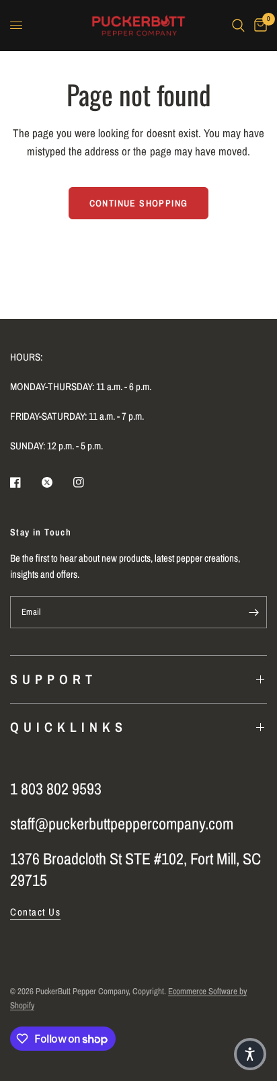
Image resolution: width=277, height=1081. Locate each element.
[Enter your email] (253, 612)
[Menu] (16, 25)
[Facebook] (25, 482)
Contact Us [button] (35, 912)
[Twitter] (56, 482)
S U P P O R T (51, 679)
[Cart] (258, 25)
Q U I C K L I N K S (66, 727)
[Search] (238, 25)
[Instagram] (88, 482)
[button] (250, 1054)
